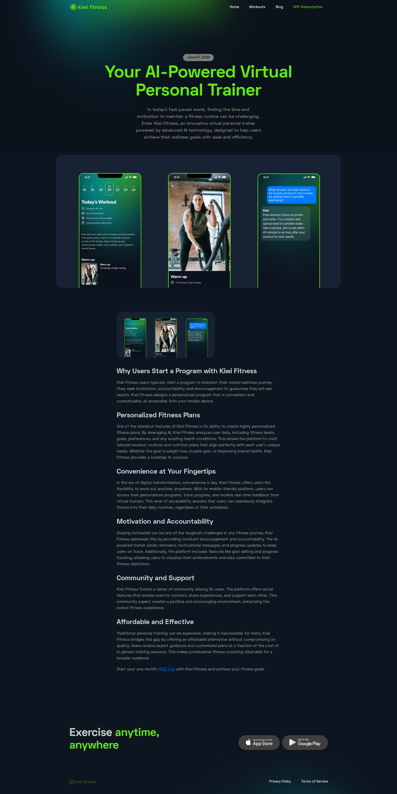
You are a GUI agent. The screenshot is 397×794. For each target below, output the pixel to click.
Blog (279, 7)
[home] (88, 7)
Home (234, 7)
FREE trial (166, 669)
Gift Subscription (308, 7)
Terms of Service (314, 781)
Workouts (257, 7)
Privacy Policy (280, 781)
